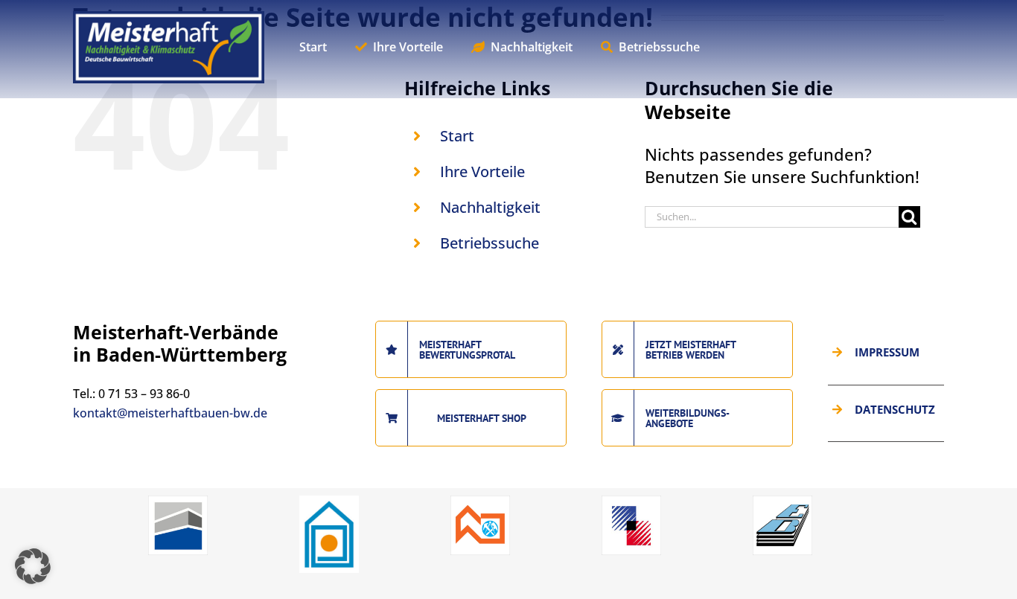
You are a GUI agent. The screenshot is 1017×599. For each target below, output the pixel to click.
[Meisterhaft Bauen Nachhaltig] (168, 19)
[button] (33, 566)
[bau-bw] (178, 501)
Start (457, 136)
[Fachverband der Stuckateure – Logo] (329, 501)
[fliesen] (631, 501)
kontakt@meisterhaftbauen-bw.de (170, 413)
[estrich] (782, 501)
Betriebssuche (489, 243)
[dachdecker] (480, 501)
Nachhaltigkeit (490, 207)
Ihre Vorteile (482, 171)
